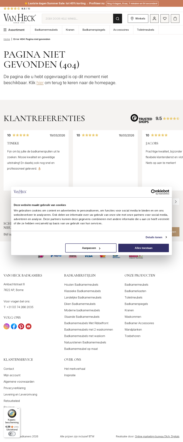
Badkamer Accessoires (139, 323)
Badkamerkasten (135, 291)
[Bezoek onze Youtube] (28, 327)
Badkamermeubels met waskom (84, 336)
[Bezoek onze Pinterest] (21, 327)
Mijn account (12, 375)
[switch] (12, 434)
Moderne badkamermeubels (82, 310)
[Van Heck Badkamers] (20, 18)
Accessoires (121, 29)
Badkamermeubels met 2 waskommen (88, 329)
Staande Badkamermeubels (82, 316)
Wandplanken (133, 329)
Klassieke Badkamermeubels (82, 291)
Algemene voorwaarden (19, 381)
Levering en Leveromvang (20, 394)
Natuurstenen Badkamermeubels (85, 342)
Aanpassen (89, 247)
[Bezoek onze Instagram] (6, 327)
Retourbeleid (12, 401)
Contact (9, 369)
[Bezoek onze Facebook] (14, 327)
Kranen (70, 29)
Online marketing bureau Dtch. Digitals (157, 436)
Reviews (9, 407)
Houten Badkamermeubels (81, 284)
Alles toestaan (143, 247)
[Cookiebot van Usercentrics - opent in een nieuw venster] (153, 192)
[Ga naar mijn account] (154, 18)
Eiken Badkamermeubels (80, 304)
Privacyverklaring (15, 388)
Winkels (140, 18)
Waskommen (133, 316)
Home (7, 39)
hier (40, 82)
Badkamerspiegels (93, 29)
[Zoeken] (117, 18)
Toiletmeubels (145, 29)
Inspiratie (70, 375)
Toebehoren (132, 336)
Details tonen (154, 237)
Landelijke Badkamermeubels (83, 297)
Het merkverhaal (74, 369)
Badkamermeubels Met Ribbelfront (86, 323)
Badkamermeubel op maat (81, 349)
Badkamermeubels (46, 29)
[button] (175, 201)
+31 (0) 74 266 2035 (20, 307)
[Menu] (18, 409)
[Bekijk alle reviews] (141, 118)
